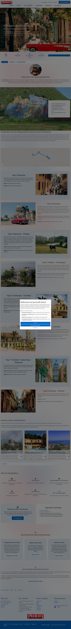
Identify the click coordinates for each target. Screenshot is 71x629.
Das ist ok (35, 322)
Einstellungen (35, 327)
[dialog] (35, 314)
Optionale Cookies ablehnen (35, 325)
